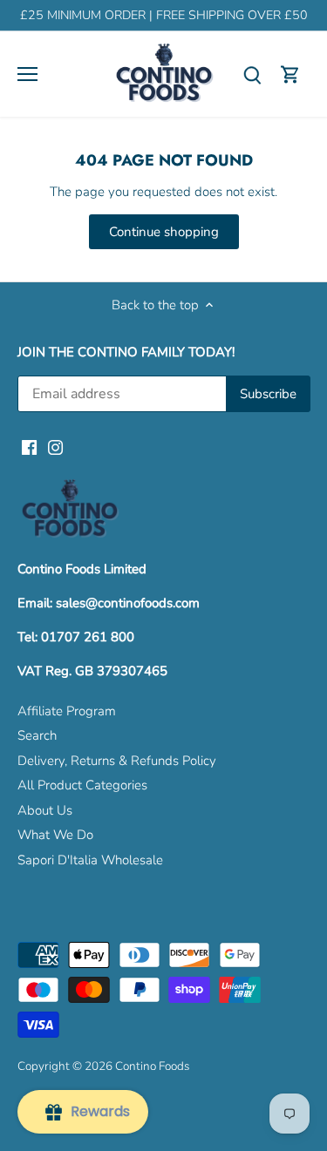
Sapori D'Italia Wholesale (90, 860)
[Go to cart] (290, 74)
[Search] (252, 74)
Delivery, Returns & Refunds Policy (116, 760)
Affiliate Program (66, 711)
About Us (44, 810)
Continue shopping (164, 231)
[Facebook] (29, 446)
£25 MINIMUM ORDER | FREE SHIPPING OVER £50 (164, 15)
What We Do (55, 834)
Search (37, 735)
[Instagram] (55, 446)
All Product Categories (82, 785)
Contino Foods (152, 1066)
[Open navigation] (27, 74)
